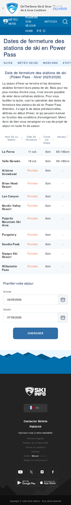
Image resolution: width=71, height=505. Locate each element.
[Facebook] (53, 472)
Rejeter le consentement (35, 460)
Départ (7, 309)
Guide (8, 62)
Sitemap (35, 451)
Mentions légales (35, 438)
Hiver (29, 31)
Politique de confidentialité (36, 442)
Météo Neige (13, 22)
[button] (65, 22)
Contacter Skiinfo (35, 421)
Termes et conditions (35, 447)
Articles (50, 21)
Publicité (36, 426)
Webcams (50, 62)
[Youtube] (20, 472)
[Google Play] (26, 482)
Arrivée (7, 291)
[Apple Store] (47, 482)
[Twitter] (31, 472)
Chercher (35, 333)
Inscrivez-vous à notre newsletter (35, 432)
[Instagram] (42, 472)
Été (39, 31)
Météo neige (28, 62)
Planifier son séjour (31, 21)
